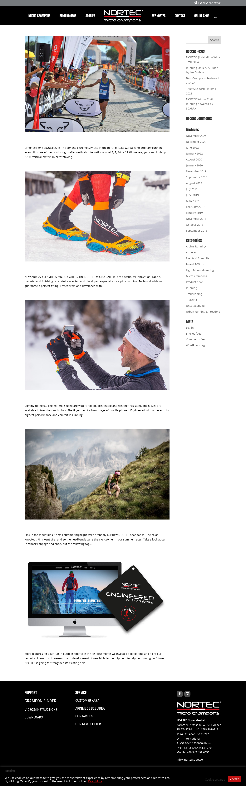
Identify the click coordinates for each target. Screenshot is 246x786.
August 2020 (194, 159)
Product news (195, 282)
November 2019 (196, 171)
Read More (95, 781)
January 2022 (194, 153)
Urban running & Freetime (203, 311)
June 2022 (192, 147)
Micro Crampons (39, 16)
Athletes (191, 252)
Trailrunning (194, 294)
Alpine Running (196, 246)
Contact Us (84, 716)
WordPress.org (195, 345)
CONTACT (180, 16)
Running (191, 288)
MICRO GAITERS (40, 270)
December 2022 (196, 142)
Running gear (68, 16)
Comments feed (196, 339)
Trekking (191, 300)
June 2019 (192, 195)
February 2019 (195, 207)
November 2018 (196, 219)
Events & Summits (197, 258)
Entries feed (194, 333)
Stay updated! (39, 647)
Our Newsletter (88, 724)
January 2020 (194, 165)
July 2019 (192, 189)
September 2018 (196, 230)
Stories (90, 16)
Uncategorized (195, 305)
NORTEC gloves (40, 399)
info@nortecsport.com (191, 759)
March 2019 (193, 201)
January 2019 (194, 213)
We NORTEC (158, 16)
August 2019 (194, 183)
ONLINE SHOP (201, 16)
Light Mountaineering (200, 270)
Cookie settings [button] (215, 779)
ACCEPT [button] (234, 779)
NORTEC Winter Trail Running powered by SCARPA (199, 103)
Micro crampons (196, 276)
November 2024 (196, 136)
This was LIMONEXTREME (50, 141)
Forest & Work (195, 264)
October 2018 (194, 224)
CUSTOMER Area (87, 700)
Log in (190, 327)
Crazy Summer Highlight (50, 528)
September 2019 (196, 177)
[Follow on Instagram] (187, 694)
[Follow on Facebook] (180, 694)
